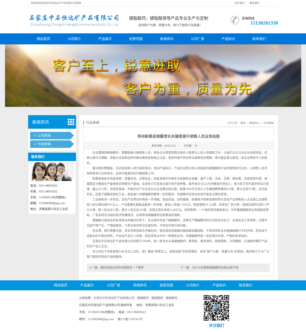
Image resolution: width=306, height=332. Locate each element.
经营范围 (136, 39)
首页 (242, 123)
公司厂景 (197, 39)
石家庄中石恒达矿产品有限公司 (114, 298)
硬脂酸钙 (143, 298)
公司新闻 (44, 135)
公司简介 (74, 39)
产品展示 (105, 39)
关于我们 (240, 3)
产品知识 (228, 39)
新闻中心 (255, 123)
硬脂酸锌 (171, 298)
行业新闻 (44, 144)
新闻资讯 (166, 39)
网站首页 (43, 39)
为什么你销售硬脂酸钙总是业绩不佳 (215, 267)
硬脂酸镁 (157, 298)
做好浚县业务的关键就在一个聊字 (122, 267)
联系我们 (255, 3)
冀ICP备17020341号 (130, 319)
